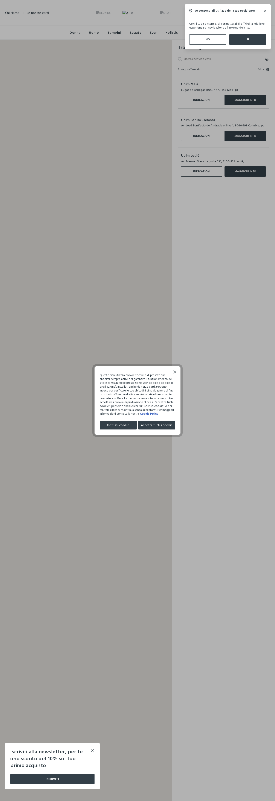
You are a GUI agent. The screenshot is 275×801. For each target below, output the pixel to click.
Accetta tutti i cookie (157, 425)
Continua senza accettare (175, 372)
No (208, 39)
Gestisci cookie (118, 425)
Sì (248, 39)
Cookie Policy (149, 413)
